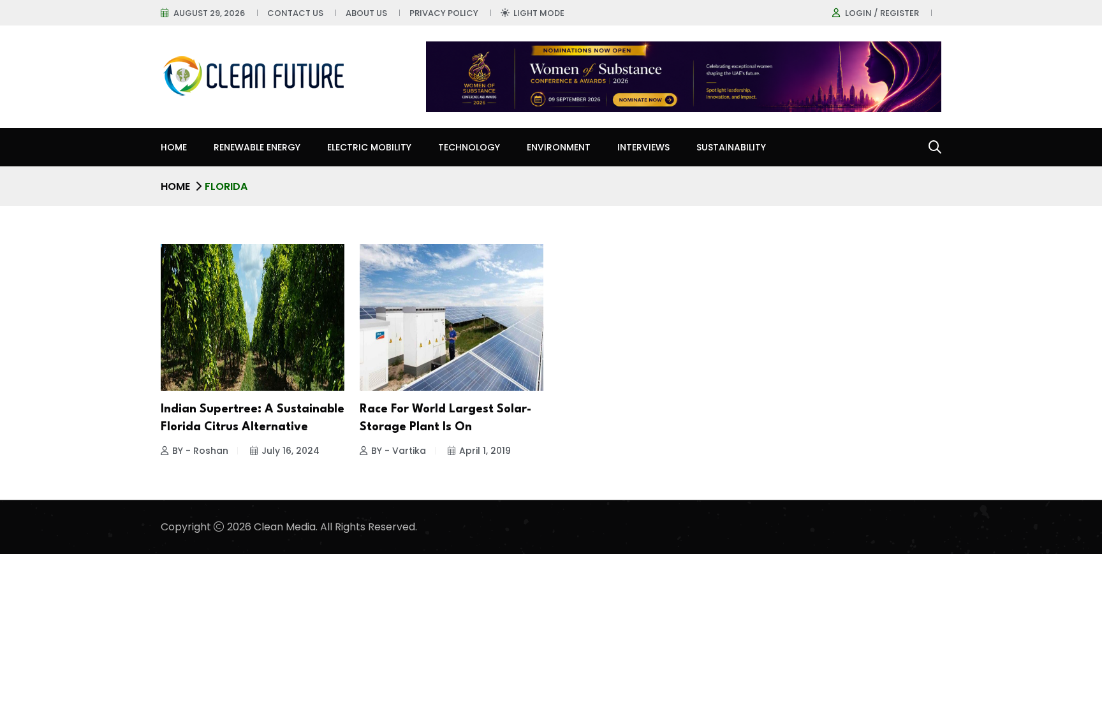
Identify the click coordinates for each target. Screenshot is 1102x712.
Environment (559, 147)
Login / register (882, 13)
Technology (469, 147)
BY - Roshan (200, 450)
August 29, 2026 (209, 13)
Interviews (643, 147)
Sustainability (731, 147)
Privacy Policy (443, 13)
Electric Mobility (369, 147)
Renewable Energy (257, 147)
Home (174, 147)
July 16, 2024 (290, 450)
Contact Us (295, 13)
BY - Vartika (398, 450)
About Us (366, 13)
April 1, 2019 (485, 450)
